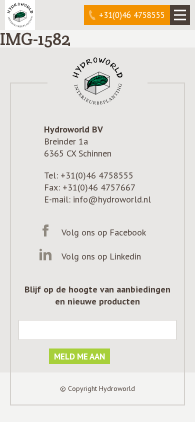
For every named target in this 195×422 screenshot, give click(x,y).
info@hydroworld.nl (112, 199)
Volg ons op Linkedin (101, 256)
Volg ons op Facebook (104, 232)
